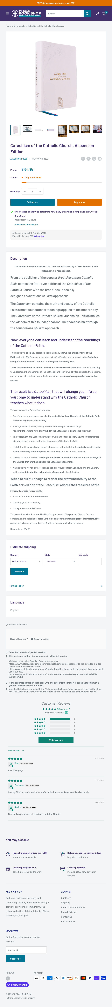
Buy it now (79, 202)
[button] (40, 719)
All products (19, 26)
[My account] (97, 13)
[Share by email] (100, 158)
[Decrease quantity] (25, 191)
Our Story (66, 897)
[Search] (87, 13)
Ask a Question (41, 638)
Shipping (65, 902)
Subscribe (15, 958)
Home (8, 26)
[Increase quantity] (40, 191)
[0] (104, 13)
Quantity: (15, 191)
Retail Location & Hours (73, 907)
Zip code (83, 554)
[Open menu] (7, 14)
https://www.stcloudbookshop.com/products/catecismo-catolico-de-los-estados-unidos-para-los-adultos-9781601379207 (55, 665)
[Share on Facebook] (83, 158)
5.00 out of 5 (63, 709)
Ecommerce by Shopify (24, 998)
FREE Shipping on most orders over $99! (56, 3)
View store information (26, 224)
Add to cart (32, 202)
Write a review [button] (56, 740)
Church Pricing (68, 911)
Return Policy (68, 921)
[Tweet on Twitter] (94, 158)
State (47, 554)
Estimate (19, 571)
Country (14, 554)
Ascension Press (18, 158)
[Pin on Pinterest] (88, 158)
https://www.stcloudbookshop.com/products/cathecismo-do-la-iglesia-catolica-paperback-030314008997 (56, 670)
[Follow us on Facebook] (8, 978)
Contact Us (66, 916)
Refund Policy (17, 585)
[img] (15, 758)
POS (7, 998)
